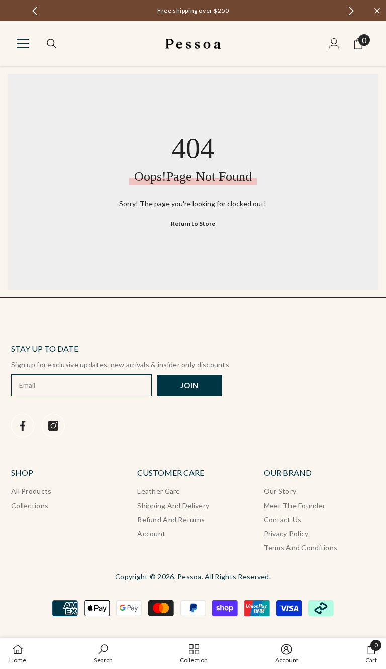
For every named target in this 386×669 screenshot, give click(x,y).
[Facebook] (22, 425)
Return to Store (193, 223)
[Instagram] (53, 425)
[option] (193, 11)
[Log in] (334, 43)
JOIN (189, 385)
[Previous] (35, 11)
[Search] (52, 44)
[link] (103, 653)
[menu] (23, 44)
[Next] (351, 11)
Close (377, 11)
